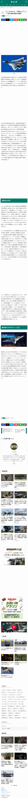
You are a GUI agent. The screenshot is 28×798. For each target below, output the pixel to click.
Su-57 (8, 418)
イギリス (4, 694)
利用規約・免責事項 (5, 795)
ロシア (12, 418)
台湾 (9, 708)
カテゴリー (3, 726)
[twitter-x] (13, 785)
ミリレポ (14, 451)
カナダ (4, 699)
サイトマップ (4, 793)
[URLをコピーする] (25, 20)
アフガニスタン (12, 692)
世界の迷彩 (11, 706)
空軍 (3, 15)
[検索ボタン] (26, 2)
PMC (19, 690)
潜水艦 (4, 710)
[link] (14, 463)
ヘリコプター (5, 703)
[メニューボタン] (2, 2)
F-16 (9, 690)
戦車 (22, 708)
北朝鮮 (4, 708)
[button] (3, 20)
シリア (10, 699)
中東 (23, 706)
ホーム (2, 787)
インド (4, 697)
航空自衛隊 (5, 717)
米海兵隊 (4, 713)
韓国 (24, 717)
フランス (21, 701)
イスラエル (12, 694)
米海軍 (11, 713)
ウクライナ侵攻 (20, 697)
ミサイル (21, 703)
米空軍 (17, 713)
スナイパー (17, 699)
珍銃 (9, 710)
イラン (19, 694)
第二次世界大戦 (22, 710)
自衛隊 (10, 715)
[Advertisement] (14, 37)
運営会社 (3, 789)
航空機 (16, 715)
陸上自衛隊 (18, 717)
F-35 (14, 690)
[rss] (16, 785)
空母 (15, 710)
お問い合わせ (4, 790)
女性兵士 (15, 708)
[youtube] (15, 785)
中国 (18, 706)
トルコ (24, 699)
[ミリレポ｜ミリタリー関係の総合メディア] (14, 2)
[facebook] (11, 785)
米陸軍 (4, 715)
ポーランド (13, 703)
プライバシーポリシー (6, 792)
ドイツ (4, 701)
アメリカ (19, 692)
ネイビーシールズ (12, 701)
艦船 (11, 717)
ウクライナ (11, 697)
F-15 (3, 690)
